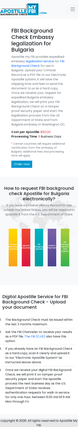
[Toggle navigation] (72, 9)
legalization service (40, 61)
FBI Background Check (37, 63)
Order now (22, 164)
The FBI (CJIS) (34, 336)
